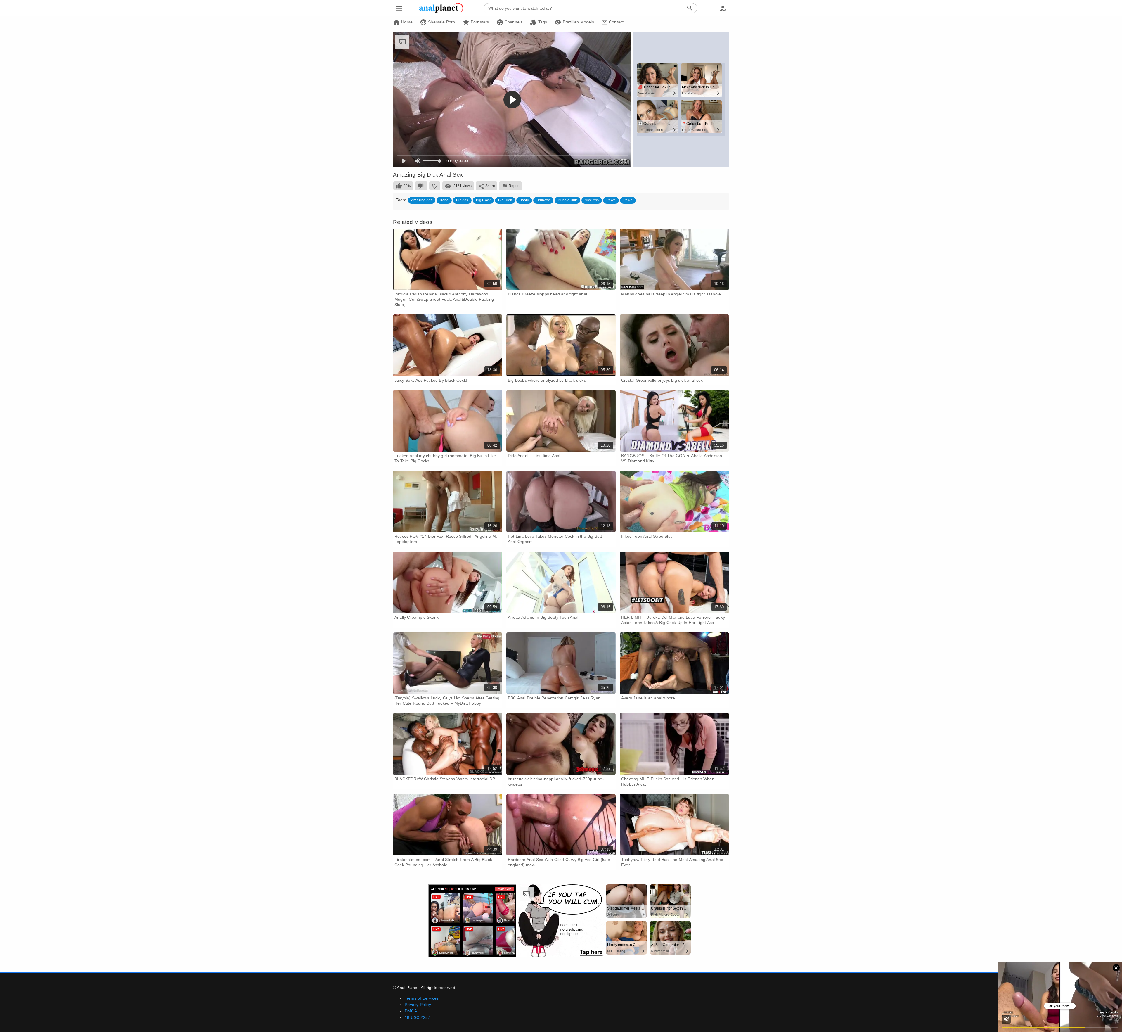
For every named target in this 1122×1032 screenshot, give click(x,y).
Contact (616, 22)
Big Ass (462, 200)
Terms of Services (422, 998)
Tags (542, 22)
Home (406, 22)
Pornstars (479, 22)
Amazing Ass (421, 200)
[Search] (690, 8)
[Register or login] (723, 8)
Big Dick (505, 200)
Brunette (543, 200)
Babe (444, 200)
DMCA (411, 1011)
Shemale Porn (441, 22)
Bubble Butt (567, 200)
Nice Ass (592, 200)
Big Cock (483, 200)
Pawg (611, 200)
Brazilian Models (577, 22)
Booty (524, 200)
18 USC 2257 (417, 1017)
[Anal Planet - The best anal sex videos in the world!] (441, 11)
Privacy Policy (418, 1004)
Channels (513, 22)
